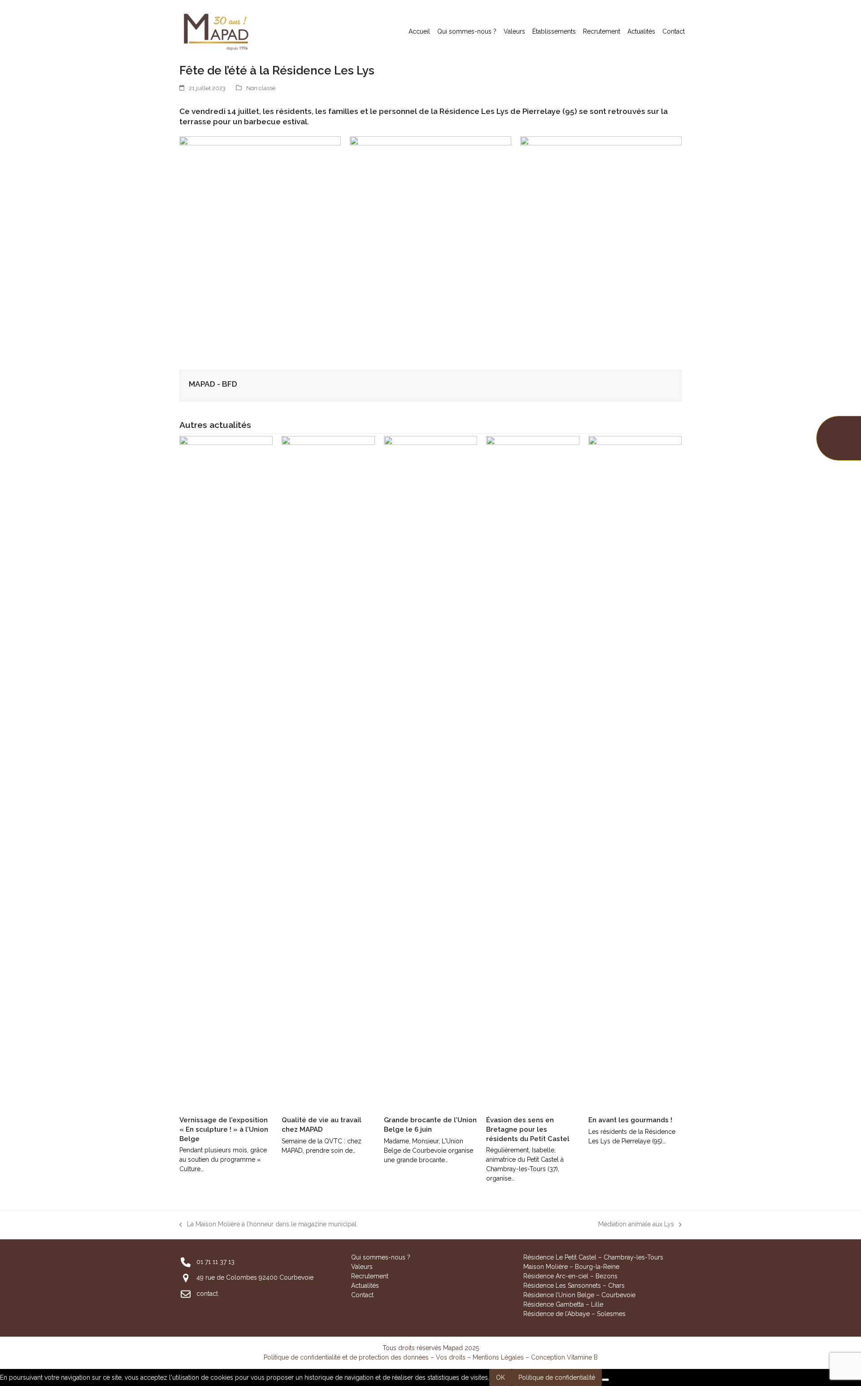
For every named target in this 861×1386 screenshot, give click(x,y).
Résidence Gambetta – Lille (563, 1304)
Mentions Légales (498, 1357)
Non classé (260, 88)
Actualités (365, 1285)
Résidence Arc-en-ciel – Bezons (570, 1276)
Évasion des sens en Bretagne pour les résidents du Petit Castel (528, 1129)
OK (500, 1377)
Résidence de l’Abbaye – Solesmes (574, 1313)
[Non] (605, 1379)
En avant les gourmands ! (630, 1120)
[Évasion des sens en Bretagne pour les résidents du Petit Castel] (532, 772)
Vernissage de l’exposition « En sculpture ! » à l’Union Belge (223, 1129)
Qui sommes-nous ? (380, 1257)
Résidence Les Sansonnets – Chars (574, 1285)
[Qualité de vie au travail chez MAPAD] (328, 772)
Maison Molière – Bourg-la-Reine (571, 1266)
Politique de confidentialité (556, 1377)
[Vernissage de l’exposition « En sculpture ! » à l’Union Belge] (226, 772)
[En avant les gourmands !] (635, 772)
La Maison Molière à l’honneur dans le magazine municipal (268, 1224)
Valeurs (362, 1266)
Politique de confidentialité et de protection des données (346, 1357)
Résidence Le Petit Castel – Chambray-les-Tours (593, 1257)
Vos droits (450, 1357)
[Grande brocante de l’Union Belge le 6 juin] (430, 772)
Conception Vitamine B (564, 1357)
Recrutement (369, 1276)
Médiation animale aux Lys (636, 1224)
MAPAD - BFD (213, 383)
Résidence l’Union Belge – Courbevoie (579, 1295)
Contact (362, 1295)
